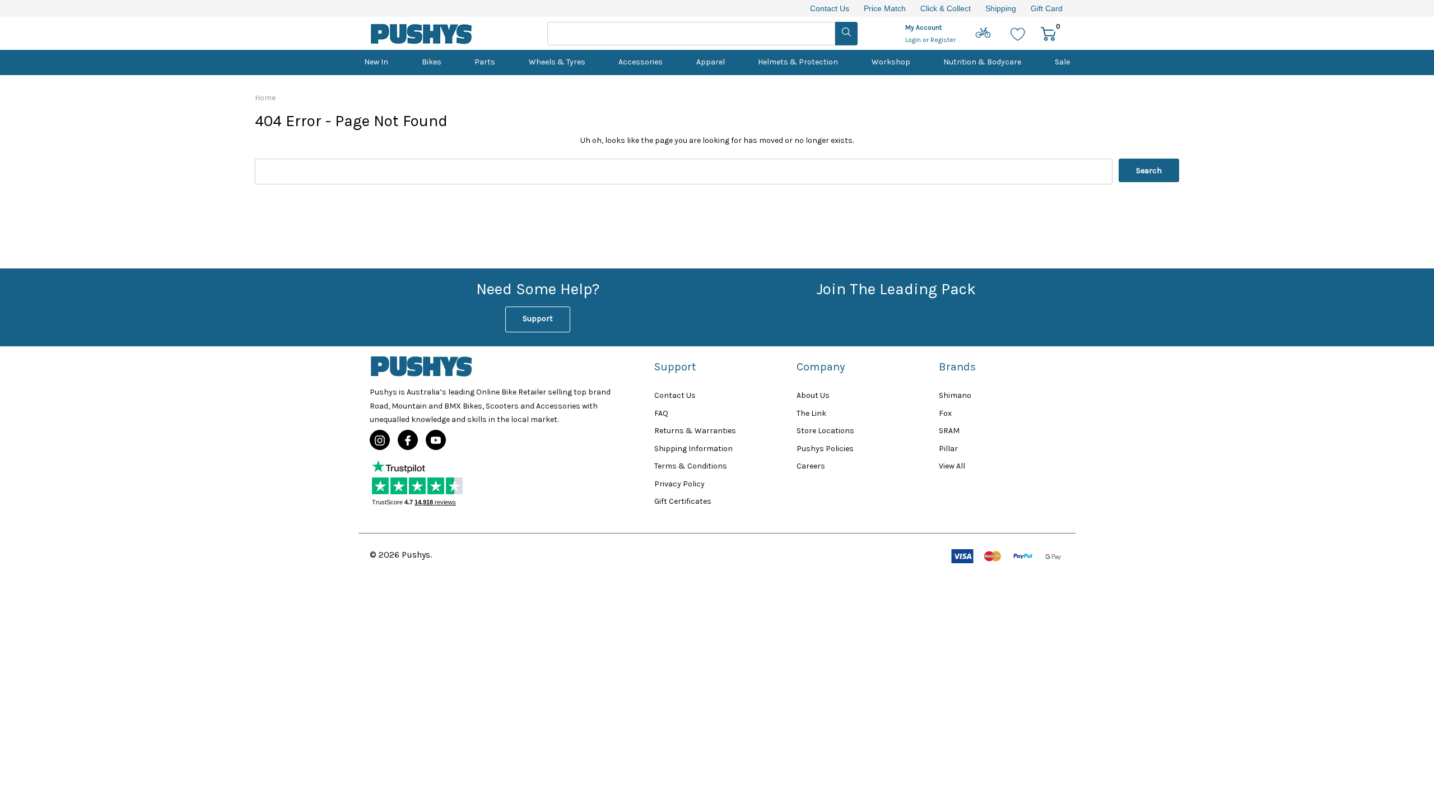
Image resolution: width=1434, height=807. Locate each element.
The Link (811, 413)
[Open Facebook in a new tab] (407, 440)
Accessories (640, 62)
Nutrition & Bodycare (982, 62)
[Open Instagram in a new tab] (379, 440)
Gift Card (1047, 8)
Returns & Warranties (695, 430)
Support (538, 318)
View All (952, 466)
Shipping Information (693, 448)
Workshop (891, 62)
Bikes (431, 62)
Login (914, 40)
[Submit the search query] (846, 33)
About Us (813, 395)
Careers (811, 466)
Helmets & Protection (798, 62)
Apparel (710, 62)
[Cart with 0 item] (1048, 33)
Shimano (955, 395)
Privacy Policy (679, 484)
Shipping (1000, 8)
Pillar (948, 448)
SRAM (949, 430)
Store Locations (825, 430)
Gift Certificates (682, 501)
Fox (945, 413)
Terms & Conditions (690, 466)
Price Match (885, 8)
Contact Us (829, 8)
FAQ (661, 413)
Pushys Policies (825, 448)
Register (943, 40)
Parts (484, 62)
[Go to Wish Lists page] (1018, 33)
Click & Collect (945, 8)
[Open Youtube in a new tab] (435, 440)
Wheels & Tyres (557, 62)
